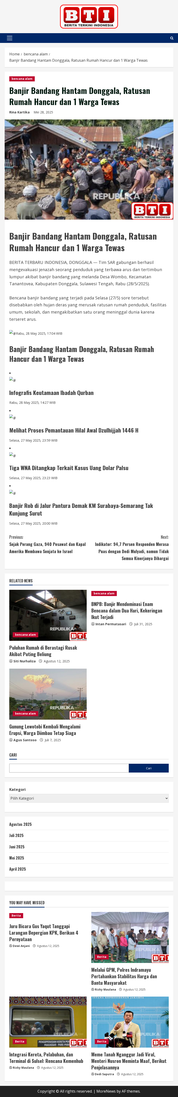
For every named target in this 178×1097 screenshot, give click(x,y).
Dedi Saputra (104, 1074)
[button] (10, 38)
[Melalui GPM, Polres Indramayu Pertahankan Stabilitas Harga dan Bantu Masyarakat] (130, 937)
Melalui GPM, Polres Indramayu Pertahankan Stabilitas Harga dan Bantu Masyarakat (124, 976)
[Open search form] (171, 38)
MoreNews (106, 1091)
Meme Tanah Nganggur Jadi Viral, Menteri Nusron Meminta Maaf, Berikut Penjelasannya (128, 1061)
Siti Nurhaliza (24, 661)
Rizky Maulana (105, 989)
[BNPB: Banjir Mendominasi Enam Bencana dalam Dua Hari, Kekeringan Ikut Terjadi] (130, 593)
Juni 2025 (17, 847)
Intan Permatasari (110, 624)
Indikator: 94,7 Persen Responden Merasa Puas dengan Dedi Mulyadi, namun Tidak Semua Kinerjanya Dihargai (132, 547)
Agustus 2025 (20, 824)
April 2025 (17, 869)
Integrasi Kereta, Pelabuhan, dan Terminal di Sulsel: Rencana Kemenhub (46, 1057)
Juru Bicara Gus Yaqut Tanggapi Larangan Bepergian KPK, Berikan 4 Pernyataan (43, 933)
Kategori (17, 789)
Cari (13, 755)
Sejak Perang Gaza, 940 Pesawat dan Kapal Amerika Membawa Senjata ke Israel (47, 544)
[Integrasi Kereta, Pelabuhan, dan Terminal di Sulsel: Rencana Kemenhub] (48, 1022)
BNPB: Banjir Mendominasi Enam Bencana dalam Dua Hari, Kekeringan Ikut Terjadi (126, 610)
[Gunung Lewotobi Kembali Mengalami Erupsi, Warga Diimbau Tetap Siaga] (48, 694)
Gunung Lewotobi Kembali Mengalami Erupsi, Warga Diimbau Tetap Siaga (44, 729)
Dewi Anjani (21, 946)
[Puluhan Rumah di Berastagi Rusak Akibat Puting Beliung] (48, 615)
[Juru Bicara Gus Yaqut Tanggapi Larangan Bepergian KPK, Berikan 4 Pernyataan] (48, 915)
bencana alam (22, 79)
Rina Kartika (19, 112)
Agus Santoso (25, 740)
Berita (16, 915)
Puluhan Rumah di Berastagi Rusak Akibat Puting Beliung (43, 651)
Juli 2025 (16, 835)
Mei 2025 (16, 858)
